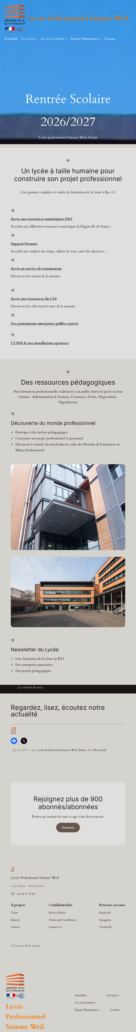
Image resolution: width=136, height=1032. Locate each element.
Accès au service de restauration (36, 268)
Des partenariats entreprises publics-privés (44, 323)
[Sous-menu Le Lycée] (36, 39)
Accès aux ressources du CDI (34, 298)
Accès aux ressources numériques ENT (42, 219)
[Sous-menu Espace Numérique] (99, 39)
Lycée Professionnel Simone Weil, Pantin (61, 750)
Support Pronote (24, 244)
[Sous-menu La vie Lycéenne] (67, 39)
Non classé (100, 750)
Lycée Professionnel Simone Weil (78, 18)
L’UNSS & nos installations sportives (40, 343)
